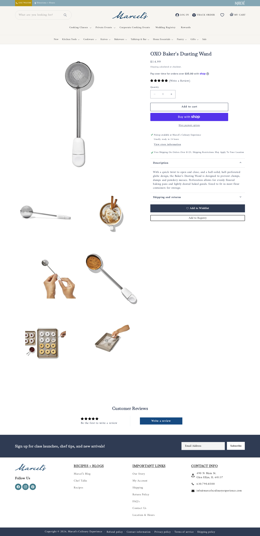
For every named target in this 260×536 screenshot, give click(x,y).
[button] (80, 27)
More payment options (189, 125)
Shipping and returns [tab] (167, 197)
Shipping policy (206, 532)
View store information (167, 144)
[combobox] (39, 15)
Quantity (154, 87)
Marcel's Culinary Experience (85, 531)
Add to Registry (198, 217)
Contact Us (139, 508)
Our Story (138, 473)
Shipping (154, 67)
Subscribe (235, 446)
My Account (140, 480)
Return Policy (140, 494)
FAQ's (136, 501)
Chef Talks (80, 480)
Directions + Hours (46, 3)
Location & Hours (143, 515)
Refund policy (115, 532)
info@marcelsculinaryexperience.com (219, 490)
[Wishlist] (222, 15)
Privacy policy (162, 532)
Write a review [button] (161, 421)
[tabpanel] (197, 180)
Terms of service (183, 532)
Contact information (139, 532)
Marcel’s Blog (82, 473)
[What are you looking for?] (65, 15)
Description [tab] (160, 162)
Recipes (78, 487)
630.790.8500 (206, 483)
